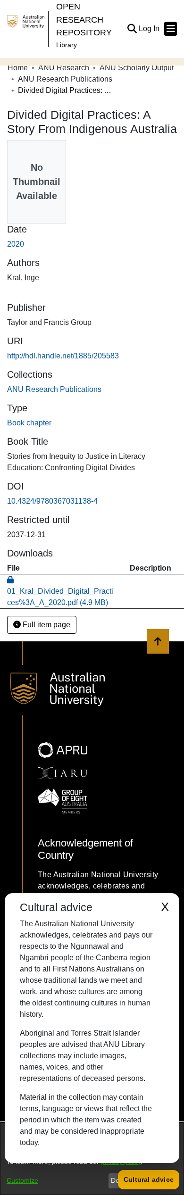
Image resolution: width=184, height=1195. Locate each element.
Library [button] (66, 45)
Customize (22, 1180)
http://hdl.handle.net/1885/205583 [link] (63, 356)
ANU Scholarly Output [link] (137, 68)
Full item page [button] (45, 625)
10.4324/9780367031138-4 (52, 501)
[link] (54, 389)
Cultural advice (149, 1179)
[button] (132, 28)
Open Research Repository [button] (84, 19)
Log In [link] (149, 29)
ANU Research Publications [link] (65, 79)
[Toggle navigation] (170, 29)
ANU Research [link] (63, 68)
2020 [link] (15, 244)
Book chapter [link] (29, 423)
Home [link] (18, 68)
